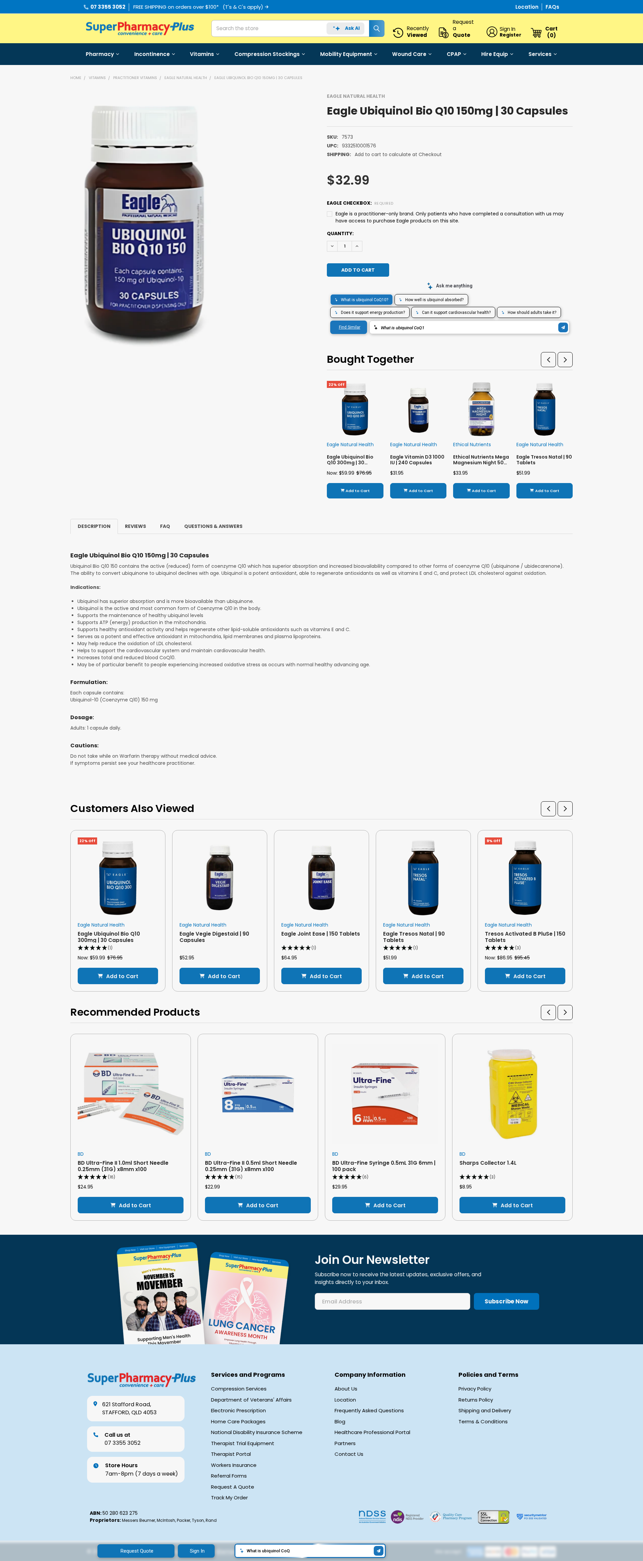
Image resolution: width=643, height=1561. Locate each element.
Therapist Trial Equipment (242, 1443)
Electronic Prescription (238, 1410)
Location (527, 6)
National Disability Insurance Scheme (256, 1432)
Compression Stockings (267, 54)
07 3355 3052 (107, 6)
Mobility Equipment (346, 54)
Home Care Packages (238, 1421)
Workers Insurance (234, 1465)
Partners (345, 1443)
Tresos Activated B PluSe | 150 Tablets (525, 937)
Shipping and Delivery (484, 1410)
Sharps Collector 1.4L (487, 1162)
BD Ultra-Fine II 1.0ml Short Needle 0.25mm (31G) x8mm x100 (123, 1166)
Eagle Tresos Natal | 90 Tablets (544, 460)
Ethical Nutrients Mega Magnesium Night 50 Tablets (481, 463)
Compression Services (239, 1388)
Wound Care (409, 54)
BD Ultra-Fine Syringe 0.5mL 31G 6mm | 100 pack (383, 1166)
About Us (346, 1388)
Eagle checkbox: (360, 203)
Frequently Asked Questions (369, 1410)
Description (94, 526)
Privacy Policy (474, 1388)
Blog (340, 1421)
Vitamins (202, 54)
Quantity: (340, 233)
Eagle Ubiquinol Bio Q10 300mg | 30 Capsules (350, 463)
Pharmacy (100, 54)
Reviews (135, 526)
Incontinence (152, 54)
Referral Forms (229, 1476)
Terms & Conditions (483, 1421)
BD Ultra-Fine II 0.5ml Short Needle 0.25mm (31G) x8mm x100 (251, 1166)
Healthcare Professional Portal (372, 1432)
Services (540, 54)
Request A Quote (232, 1487)
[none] (171, 220)
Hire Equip (494, 54)
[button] (548, 359)
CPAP (454, 54)
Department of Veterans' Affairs (251, 1400)
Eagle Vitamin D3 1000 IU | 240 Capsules (417, 460)
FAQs (552, 6)
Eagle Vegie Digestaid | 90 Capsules (214, 937)
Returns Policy (475, 1400)
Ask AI (352, 28)
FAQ (165, 526)
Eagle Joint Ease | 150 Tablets (320, 933)
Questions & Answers (213, 526)
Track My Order (229, 1497)
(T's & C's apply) (243, 6)
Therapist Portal (231, 1454)
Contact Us (349, 1454)
